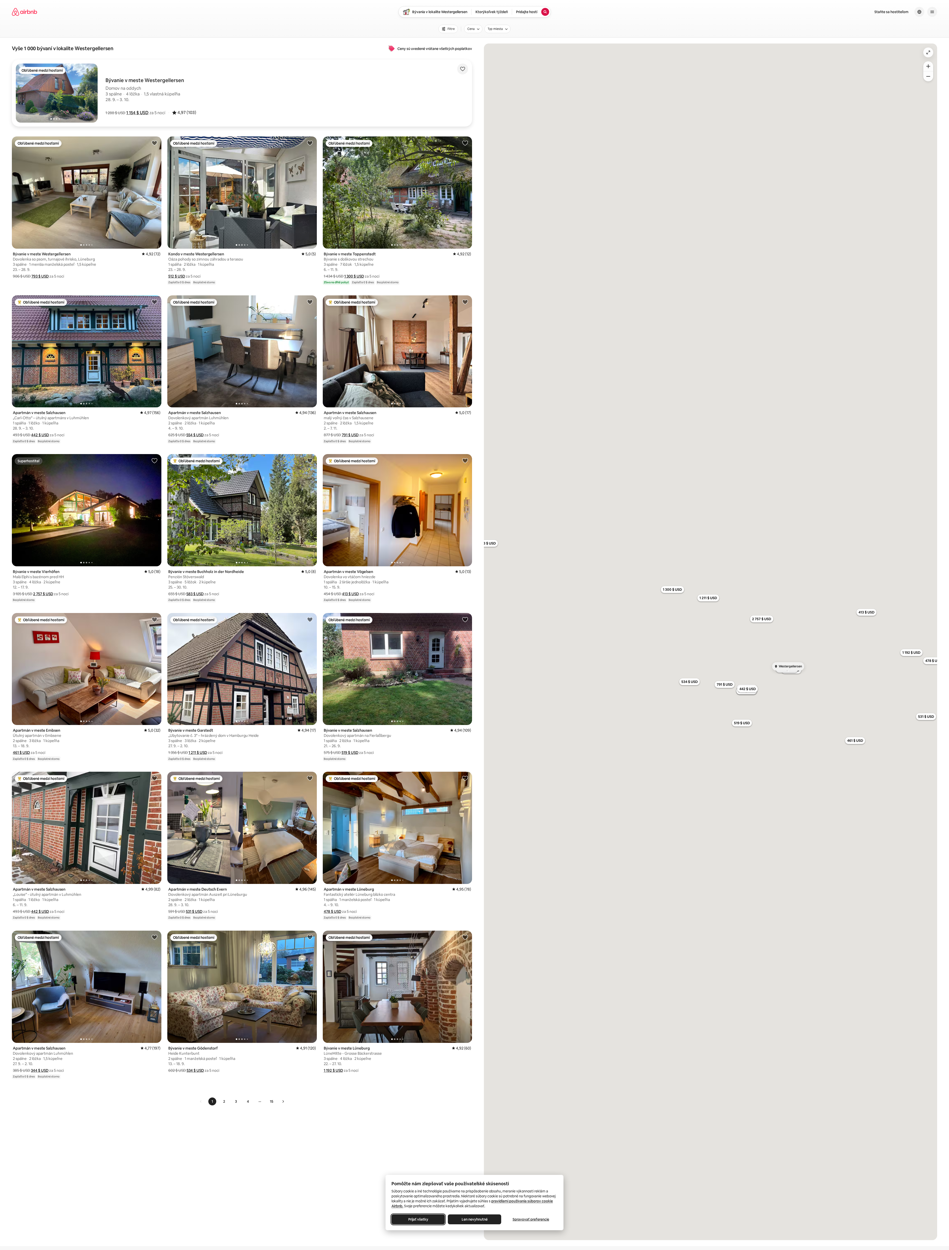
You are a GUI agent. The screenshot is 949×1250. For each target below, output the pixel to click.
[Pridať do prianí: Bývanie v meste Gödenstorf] (310, 937)
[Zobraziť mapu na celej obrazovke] (928, 52)
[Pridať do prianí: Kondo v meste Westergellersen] (310, 143)
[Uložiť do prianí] (462, 69)
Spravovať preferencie (531, 1219)
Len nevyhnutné (475, 1219)
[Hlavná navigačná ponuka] (932, 12)
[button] (137, 112)
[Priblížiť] (928, 66)
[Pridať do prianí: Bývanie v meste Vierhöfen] (154, 460)
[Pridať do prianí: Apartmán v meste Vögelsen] (465, 460)
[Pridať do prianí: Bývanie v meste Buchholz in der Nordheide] (310, 460)
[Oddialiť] (928, 76)
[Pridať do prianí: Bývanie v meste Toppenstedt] (465, 143)
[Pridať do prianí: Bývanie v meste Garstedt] (310, 619)
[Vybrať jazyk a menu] (919, 12)
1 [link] (212, 1101)
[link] (200, 1101)
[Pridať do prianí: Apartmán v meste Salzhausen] (154, 302)
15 (271, 1101)
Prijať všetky (418, 1219)
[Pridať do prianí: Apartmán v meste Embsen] (154, 619)
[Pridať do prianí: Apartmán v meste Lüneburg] (465, 778)
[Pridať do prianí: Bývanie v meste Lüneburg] (465, 937)
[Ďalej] (282, 1101)
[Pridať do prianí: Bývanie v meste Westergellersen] (154, 143)
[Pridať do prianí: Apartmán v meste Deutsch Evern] (310, 778)
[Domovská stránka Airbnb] (24, 12)
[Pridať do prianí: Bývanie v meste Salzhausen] (465, 619)
